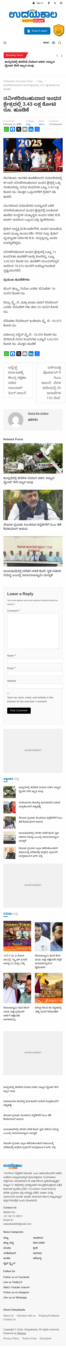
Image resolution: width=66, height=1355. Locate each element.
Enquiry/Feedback (49, 1316)
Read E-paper (39, 31)
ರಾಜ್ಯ (28, 124)
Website (11, 681)
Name (11, 656)
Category (30, 121)
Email (11, 668)
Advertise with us (26, 1316)
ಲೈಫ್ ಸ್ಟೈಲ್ (9, 1264)
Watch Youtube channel (16, 1288)
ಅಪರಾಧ (37, 1253)
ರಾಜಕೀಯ (38, 1238)
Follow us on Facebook (16, 1277)
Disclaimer (45, 1339)
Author (42, 121)
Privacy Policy (11, 1339)
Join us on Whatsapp (15, 1298)
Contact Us (9, 1320)
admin (42, 124)
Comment (13, 611)
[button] (5, 43)
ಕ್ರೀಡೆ (35, 1248)
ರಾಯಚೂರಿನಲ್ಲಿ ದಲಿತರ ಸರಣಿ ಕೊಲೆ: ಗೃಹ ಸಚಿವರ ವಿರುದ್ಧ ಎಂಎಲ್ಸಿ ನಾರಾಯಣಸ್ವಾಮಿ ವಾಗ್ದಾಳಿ (32, 574)
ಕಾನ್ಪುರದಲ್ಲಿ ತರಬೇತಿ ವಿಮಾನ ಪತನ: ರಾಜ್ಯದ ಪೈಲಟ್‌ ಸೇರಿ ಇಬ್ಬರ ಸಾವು (28, 481)
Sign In (39, 3)
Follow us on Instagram (16, 1293)
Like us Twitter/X (12, 1282)
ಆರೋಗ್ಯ (37, 1258)
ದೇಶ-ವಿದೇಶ (39, 1243)
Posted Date (8, 121)
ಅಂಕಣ (6, 1258)
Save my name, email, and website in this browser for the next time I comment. (30, 700)
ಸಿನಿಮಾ (7, 1248)
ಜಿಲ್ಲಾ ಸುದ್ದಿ (8, 1243)
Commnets (54, 121)
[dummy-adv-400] (33, 751)
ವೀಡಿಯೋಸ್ (9, 1253)
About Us (8, 1316)
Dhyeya (21, 1334)
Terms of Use (29, 1339)
